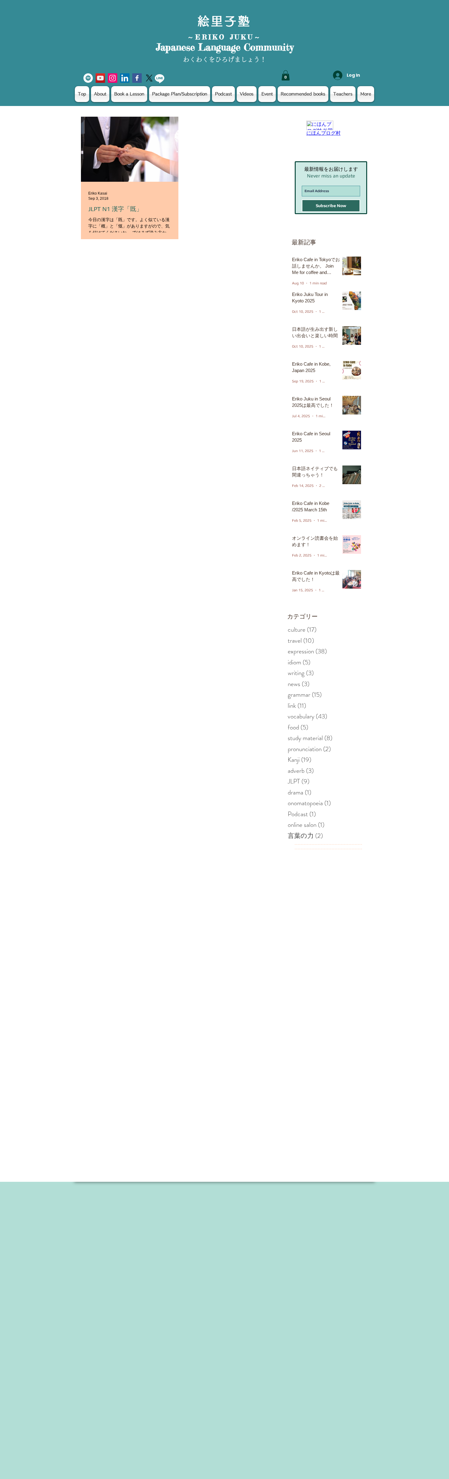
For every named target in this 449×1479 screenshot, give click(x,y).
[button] (285, 75)
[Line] (159, 78)
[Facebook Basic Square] (137, 78)
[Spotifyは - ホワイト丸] (88, 78)
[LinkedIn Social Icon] (125, 78)
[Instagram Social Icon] (112, 78)
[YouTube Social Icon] (100, 78)
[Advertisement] (183, 1350)
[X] (149, 78)
